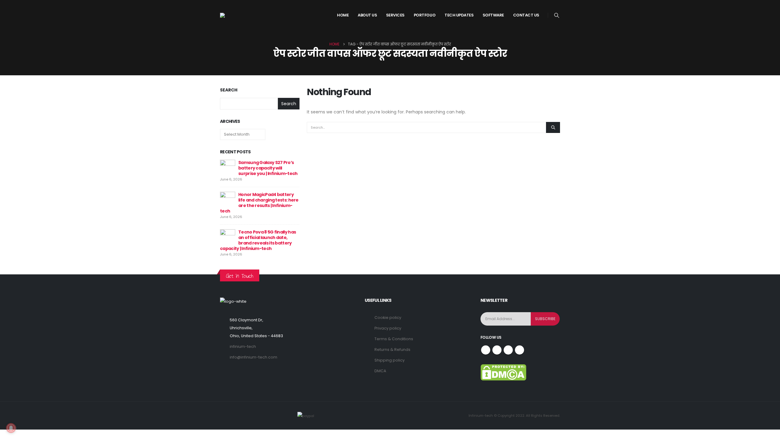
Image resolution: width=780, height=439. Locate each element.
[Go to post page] (227, 167)
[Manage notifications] (11, 428)
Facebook (485, 350)
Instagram (508, 350)
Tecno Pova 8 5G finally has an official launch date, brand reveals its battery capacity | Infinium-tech (258, 240)
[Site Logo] (243, 15)
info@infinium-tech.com (253, 357)
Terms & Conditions (393, 338)
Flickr (519, 350)
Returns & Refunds (392, 349)
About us (367, 15)
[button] (557, 16)
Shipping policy (389, 360)
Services (395, 15)
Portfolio (425, 15)
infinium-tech (243, 346)
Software (493, 15)
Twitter (497, 350)
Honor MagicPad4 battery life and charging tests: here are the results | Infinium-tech (259, 202)
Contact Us (526, 15)
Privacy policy (387, 328)
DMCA (380, 370)
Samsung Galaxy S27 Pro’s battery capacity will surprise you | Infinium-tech (267, 168)
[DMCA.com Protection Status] (503, 372)
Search (228, 90)
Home (343, 15)
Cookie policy (387, 317)
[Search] (553, 127)
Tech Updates (459, 15)
